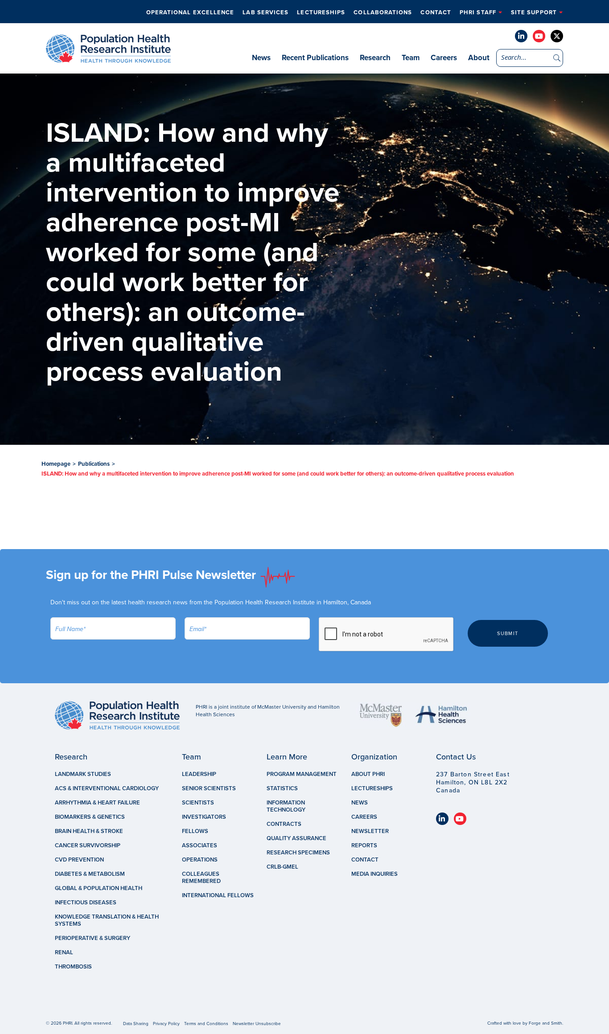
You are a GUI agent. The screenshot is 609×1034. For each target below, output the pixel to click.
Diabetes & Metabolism (90, 874)
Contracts (284, 824)
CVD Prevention (79, 859)
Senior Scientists (209, 788)
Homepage (55, 464)
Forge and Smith (545, 1023)
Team (411, 57)
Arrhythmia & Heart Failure (97, 802)
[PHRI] (108, 58)
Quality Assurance (296, 838)
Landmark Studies (83, 774)
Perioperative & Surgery (92, 938)
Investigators (204, 817)
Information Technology (286, 806)
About (479, 57)
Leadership (199, 774)
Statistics (282, 788)
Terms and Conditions (206, 1023)
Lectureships (321, 12)
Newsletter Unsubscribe (257, 1023)
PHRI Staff (478, 12)
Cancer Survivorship (87, 845)
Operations (200, 859)
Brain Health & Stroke (89, 831)
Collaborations (383, 12)
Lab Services (265, 12)
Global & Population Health (98, 888)
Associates (199, 845)
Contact (435, 12)
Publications (94, 464)
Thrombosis (73, 966)
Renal (64, 952)
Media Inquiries (374, 874)
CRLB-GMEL (282, 866)
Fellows (195, 831)
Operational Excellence (190, 12)
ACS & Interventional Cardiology (107, 788)
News (261, 57)
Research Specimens (298, 852)
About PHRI (368, 774)
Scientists (198, 802)
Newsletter (370, 831)
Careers (444, 57)
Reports (364, 845)
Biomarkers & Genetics (90, 817)
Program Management (302, 774)
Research (375, 57)
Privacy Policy (166, 1023)
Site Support (534, 12)
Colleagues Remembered (201, 877)
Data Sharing (135, 1023)
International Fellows (218, 895)
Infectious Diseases (85, 902)
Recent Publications (315, 57)
